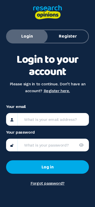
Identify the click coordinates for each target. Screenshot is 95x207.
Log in (48, 167)
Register (68, 36)
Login (27, 36)
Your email (16, 106)
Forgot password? (47, 183)
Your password (20, 132)
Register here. (57, 90)
